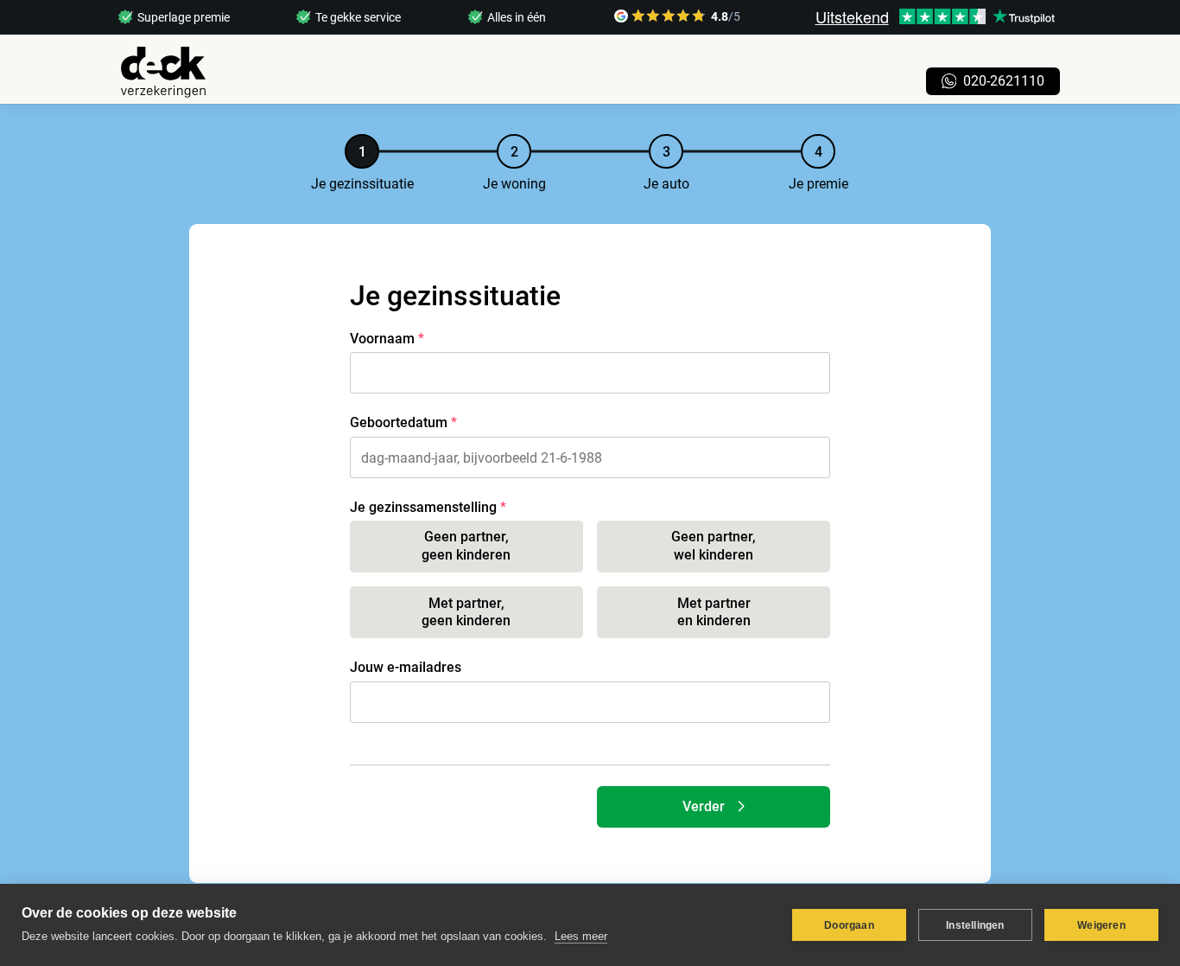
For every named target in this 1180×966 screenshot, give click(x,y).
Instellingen (975, 925)
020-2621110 (1003, 81)
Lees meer (581, 936)
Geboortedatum (398, 422)
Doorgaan (849, 925)
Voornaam (382, 338)
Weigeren (1101, 925)
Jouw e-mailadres (405, 667)
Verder (703, 806)
